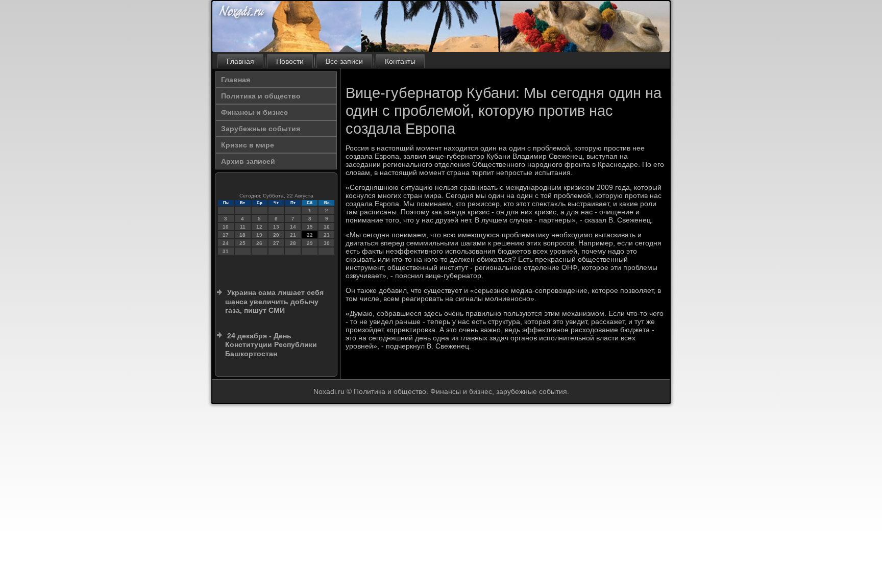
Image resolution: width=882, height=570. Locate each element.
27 (276, 243)
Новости (290, 61)
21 (293, 235)
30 (327, 243)
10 (226, 227)
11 (243, 227)
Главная (240, 61)
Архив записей (248, 161)
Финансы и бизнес (254, 112)
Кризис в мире (247, 145)
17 (226, 235)
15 (310, 227)
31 (226, 251)
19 (259, 235)
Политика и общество (261, 96)
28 (293, 243)
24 (226, 243)
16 (327, 227)
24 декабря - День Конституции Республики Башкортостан (271, 345)
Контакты (400, 61)
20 (276, 235)
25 (242, 243)
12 (259, 227)
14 (293, 227)
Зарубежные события (260, 129)
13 (276, 227)
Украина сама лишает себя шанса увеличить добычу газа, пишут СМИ (274, 301)
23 (327, 235)
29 (310, 243)
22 (310, 235)
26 (259, 243)
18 (242, 235)
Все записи (344, 61)
